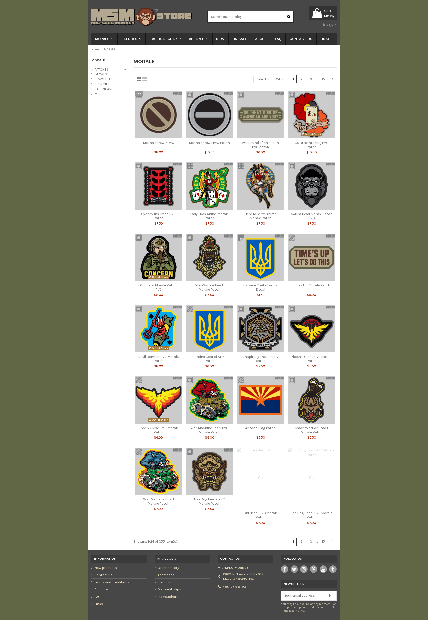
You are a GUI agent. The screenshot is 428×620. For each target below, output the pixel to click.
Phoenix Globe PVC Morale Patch (311, 359)
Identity (164, 582)
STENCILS (101, 84)
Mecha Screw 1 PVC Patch (209, 143)
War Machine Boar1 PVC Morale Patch (209, 430)
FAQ (97, 597)
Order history (168, 568)
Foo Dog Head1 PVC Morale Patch (311, 515)
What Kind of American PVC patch (260, 145)
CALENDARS (103, 89)
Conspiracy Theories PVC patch (261, 359)
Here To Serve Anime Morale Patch (260, 216)
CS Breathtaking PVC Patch (311, 145)
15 (323, 79)
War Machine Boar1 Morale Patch (158, 501)
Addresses (166, 575)
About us (101, 589)
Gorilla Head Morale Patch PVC (311, 216)
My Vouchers (168, 597)
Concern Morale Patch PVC (158, 287)
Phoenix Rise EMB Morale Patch (158, 430)
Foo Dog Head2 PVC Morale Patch (209, 501)
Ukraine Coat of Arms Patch (209, 359)
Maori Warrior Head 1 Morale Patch (311, 430)
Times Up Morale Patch (311, 285)
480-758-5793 (234, 587)
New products (105, 568)
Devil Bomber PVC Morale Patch (158, 359)
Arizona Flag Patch (260, 428)
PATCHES (101, 69)
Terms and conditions (111, 582)
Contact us (103, 575)
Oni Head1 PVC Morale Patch (260, 515)
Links (98, 604)
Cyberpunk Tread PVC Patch (158, 216)
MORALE (98, 60)
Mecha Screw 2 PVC (158, 143)
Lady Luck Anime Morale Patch (209, 216)
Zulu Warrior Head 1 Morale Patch (209, 287)
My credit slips (169, 589)
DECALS (100, 74)
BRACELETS (103, 79)
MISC (98, 94)
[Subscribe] (331, 595)
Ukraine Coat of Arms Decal (260, 287)
